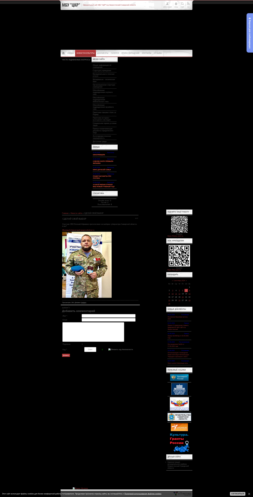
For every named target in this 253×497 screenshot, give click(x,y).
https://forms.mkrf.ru (175, 236)
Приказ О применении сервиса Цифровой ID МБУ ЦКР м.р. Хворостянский (178, 327)
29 (189, 300)
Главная (65, 213)
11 (176, 294)
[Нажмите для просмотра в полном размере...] (87, 297)
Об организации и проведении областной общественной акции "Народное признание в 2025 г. (178, 354)
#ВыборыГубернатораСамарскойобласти (78, 230)
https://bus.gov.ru (174, 270)
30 (169, 304)
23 (169, 300)
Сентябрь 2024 (179, 281)
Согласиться (237, 494)
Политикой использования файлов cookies (142, 494)
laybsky (83, 302)
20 (183, 297)
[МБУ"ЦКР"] (71, 5)
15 (189, 294)
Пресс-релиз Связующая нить (178, 363)
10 (173, 294)
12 (179, 294)
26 (179, 300)
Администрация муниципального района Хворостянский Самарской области (178, 465)
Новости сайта (76, 213)
